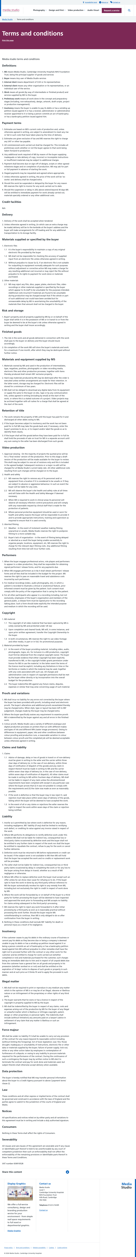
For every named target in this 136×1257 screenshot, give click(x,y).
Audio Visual (93, 10)
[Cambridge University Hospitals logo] (12, 10)
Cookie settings (62, 1248)
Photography (39, 10)
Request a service (111, 10)
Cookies (51, 1248)
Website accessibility (39, 1248)
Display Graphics (14, 1231)
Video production (75, 10)
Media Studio (7, 19)
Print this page (8, 40)
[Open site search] (129, 10)
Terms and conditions (23, 1248)
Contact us (43, 1210)
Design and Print (56, 10)
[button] (89, 2)
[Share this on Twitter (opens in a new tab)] (68, 1172)
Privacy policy (8, 1248)
